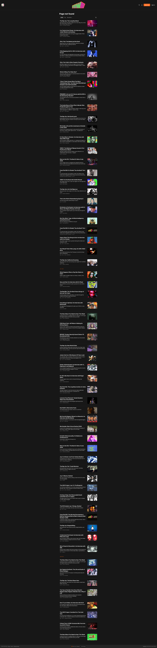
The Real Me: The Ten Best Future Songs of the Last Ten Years (72, 292)
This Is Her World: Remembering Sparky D (71, 198)
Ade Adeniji (65, 213)
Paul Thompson (66, 100)
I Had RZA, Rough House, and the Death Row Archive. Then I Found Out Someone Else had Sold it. (72, 520)
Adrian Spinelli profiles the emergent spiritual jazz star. (71, 401)
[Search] (139, 5)
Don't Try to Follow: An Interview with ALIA (72, 602)
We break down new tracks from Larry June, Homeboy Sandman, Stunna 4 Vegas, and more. (71, 468)
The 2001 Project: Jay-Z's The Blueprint (71, 485)
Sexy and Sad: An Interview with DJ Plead (71, 282)
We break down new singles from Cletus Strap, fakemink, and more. (73, 191)
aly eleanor (65, 575)
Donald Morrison (66, 193)
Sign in (153, 5)
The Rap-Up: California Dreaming (69, 260)
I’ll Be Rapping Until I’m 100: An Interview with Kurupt (72, 51)
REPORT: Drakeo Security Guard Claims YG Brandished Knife (72, 335)
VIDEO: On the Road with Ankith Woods (71, 179)
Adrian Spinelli (66, 402)
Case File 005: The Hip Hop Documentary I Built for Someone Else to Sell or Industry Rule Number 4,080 (72, 516)
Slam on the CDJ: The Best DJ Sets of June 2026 (72, 446)
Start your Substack (76, 646)
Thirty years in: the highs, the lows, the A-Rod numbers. (71, 507)
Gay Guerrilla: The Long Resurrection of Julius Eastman (73, 387)
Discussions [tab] (69, 17)
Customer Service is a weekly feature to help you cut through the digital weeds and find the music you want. (73, 316)
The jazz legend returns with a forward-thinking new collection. (71, 379)
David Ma (66, 421)
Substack (144, 646)
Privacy (9, 646)
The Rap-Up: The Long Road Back (69, 21)
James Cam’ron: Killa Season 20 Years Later (72, 355)
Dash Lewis (67, 243)
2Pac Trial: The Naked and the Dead (70, 41)
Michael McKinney (66, 165)
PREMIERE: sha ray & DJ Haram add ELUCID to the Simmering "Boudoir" (73, 94)
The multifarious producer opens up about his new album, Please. (72, 284)
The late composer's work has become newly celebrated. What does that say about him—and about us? (72, 391)
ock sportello (65, 223)
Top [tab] (65, 17)
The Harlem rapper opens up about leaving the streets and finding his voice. (72, 241)
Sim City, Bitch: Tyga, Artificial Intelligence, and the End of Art (72, 219)
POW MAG (65, 154)
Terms (12, 646)
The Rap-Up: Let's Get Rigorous (69, 189)
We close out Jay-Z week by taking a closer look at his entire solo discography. (72, 478)
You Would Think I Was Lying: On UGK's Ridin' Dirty (72, 249)
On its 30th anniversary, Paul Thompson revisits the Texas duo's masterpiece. (72, 252)
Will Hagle (65, 184)
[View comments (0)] (69, 38)
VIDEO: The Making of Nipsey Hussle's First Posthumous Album (72, 148)
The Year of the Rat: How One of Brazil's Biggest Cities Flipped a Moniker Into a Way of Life (72, 591)
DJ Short (64, 201)
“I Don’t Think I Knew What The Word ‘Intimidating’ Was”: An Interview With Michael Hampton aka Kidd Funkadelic (73, 83)
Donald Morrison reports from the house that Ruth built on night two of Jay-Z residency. (72, 459)
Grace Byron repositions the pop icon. (68, 439)
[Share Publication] (142, 5)
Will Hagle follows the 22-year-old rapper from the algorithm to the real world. (73, 182)
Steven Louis (65, 120)
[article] (78, 24)
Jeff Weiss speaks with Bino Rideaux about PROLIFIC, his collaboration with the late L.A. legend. (72, 152)
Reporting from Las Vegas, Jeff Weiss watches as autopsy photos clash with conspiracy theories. (72, 44)
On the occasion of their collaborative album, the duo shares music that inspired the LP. (72, 627)
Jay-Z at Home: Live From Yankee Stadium (72, 457)
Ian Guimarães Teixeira (67, 597)
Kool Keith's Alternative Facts (68, 408)
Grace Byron (65, 440)
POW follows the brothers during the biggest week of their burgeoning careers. (72, 34)
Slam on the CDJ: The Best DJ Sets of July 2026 (71, 160)
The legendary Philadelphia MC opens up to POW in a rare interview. (72, 306)
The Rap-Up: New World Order (68, 345)
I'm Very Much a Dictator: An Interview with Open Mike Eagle (72, 137)
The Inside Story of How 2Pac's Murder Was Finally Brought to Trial (72, 106)
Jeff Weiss (67, 66)
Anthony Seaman (66, 25)
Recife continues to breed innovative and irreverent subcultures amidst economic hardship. (70, 595)
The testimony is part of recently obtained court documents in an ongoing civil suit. (72, 338)
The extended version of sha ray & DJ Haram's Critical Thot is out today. (72, 98)
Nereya (63, 552)
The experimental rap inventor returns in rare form (70, 409)
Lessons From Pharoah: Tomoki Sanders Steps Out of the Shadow (71, 398)
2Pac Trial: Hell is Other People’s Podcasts (71, 62)
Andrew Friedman (68, 618)
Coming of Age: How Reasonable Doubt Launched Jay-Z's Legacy (71, 495)
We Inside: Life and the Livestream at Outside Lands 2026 (72, 126)
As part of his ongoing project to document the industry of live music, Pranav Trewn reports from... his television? (72, 130)
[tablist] (66, 17)
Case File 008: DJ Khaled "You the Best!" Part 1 (72, 229)
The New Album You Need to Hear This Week (72, 314)
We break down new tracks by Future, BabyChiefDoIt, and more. (72, 528)
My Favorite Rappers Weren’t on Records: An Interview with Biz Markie (72, 417)
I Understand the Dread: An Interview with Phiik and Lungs (71, 535)
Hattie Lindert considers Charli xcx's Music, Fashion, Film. (72, 275)
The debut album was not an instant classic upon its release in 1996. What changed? (72, 499)
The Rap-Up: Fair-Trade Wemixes (69, 466)
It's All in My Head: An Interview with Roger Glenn (72, 376)
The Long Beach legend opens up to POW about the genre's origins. (72, 211)
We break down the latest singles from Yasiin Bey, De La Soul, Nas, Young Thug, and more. (73, 23)
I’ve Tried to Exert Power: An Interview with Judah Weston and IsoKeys (72, 31)
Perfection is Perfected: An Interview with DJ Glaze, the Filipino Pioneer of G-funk (72, 208)
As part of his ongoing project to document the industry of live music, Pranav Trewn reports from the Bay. (72, 428)
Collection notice (16, 646)
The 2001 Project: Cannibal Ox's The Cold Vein (71, 613)
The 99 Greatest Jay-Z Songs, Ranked (70, 506)
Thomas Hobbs (67, 57)
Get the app (83, 646)
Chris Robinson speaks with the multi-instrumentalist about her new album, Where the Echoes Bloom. (72, 605)
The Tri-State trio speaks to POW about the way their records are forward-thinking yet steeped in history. (72, 368)
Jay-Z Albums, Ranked (66, 476)
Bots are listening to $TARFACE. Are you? (68, 221)
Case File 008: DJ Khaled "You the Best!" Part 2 (72, 171)
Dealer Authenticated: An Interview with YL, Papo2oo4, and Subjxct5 (72, 365)
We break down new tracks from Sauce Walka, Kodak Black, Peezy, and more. (72, 583)
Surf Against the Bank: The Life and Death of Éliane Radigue (72, 570)
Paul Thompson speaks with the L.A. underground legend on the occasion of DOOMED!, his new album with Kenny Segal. (72, 141)
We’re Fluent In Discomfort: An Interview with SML (72, 546)
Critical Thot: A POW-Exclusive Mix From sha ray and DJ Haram (72, 624)
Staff (64, 480)
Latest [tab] (62, 17)
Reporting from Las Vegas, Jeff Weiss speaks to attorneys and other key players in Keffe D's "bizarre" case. (73, 109)
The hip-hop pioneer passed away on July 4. (69, 200)
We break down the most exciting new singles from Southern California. (73, 262)
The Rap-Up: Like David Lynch (68, 116)
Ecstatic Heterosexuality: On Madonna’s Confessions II (71, 436)
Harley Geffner (66, 264)
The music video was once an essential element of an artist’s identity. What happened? (72, 74)
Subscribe (147, 5)
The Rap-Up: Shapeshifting (67, 525)
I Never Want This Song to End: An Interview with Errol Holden (72, 238)
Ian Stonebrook (68, 359)
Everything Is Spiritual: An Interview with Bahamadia (71, 303)
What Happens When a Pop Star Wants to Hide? (71, 273)
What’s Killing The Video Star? (68, 72)
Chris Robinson (66, 381)
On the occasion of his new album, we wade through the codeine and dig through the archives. (72, 295)
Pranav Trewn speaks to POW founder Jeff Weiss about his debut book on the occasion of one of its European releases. (72, 327)
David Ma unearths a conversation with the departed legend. (72, 419)
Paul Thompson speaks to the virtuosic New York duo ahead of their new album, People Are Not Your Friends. (72, 539)
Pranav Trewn (65, 329)
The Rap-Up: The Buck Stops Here (69, 580)
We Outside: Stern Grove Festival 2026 (71, 426)
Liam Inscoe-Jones (66, 392)
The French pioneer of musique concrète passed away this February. (72, 573)
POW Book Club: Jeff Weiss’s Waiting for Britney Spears (71, 324)
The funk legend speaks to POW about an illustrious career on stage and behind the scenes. (72, 87)
